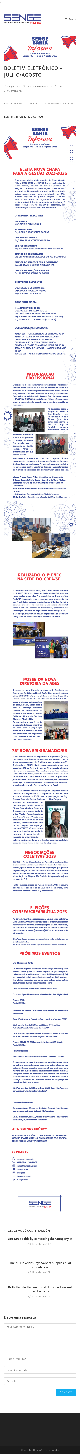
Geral (61, 86)
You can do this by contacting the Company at (40, 1239)
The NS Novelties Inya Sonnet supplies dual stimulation (40, 1265)
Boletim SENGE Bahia (17, 116)
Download (37, 116)
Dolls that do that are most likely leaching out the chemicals (40, 1289)
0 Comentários (15, 90)
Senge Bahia (13, 86)
